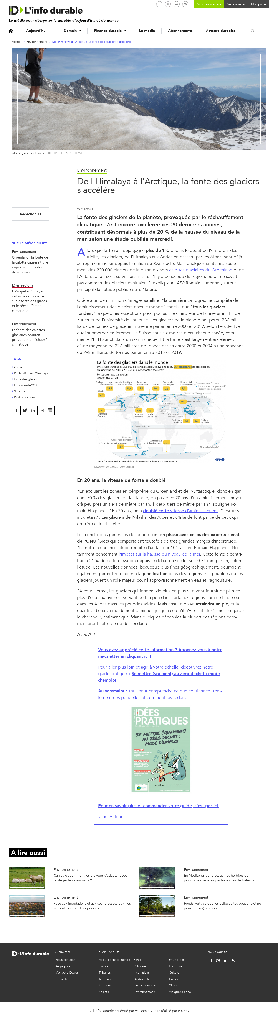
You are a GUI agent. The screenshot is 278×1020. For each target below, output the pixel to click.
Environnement (36, 42)
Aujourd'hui (36, 30)
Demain (70, 30)
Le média (147, 30)
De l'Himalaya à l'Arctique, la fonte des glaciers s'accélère (91, 42)
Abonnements (180, 30)
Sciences (20, 391)
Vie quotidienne (180, 992)
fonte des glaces (25, 379)
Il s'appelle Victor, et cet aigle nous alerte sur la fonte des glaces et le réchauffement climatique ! (29, 301)
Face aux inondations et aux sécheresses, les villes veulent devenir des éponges (92, 905)
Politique (140, 966)
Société (104, 992)
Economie (175, 966)
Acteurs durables (221, 30)
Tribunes (105, 973)
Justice (103, 966)
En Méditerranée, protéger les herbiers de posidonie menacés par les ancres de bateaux (219, 877)
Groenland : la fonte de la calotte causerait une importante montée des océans (30, 264)
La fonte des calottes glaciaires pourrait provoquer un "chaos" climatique (29, 337)
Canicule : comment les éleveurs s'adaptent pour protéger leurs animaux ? (91, 877)
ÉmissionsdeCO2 (25, 385)
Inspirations (141, 973)
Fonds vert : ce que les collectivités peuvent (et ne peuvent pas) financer (222, 905)
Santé (138, 960)
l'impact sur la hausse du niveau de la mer (159, 554)
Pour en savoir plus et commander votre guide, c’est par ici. (158, 806)
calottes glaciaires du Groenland (200, 270)
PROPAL (184, 1011)
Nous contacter (65, 960)
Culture (174, 973)
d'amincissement (180, 511)
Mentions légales (66, 973)
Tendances (106, 979)
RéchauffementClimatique (32, 373)
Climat (18, 367)
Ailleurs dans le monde (114, 960)
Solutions (105, 985)
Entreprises (176, 960)
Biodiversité (142, 979)
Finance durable (108, 30)
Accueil (11, 31)
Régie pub (62, 966)
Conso (173, 979)
